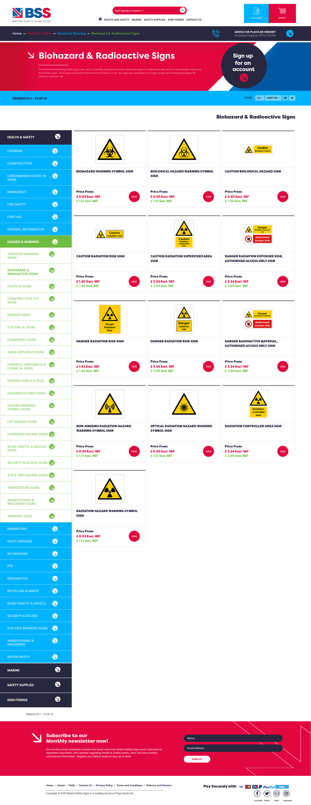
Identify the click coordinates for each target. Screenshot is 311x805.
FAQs (72, 785)
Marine (13, 670)
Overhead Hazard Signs (27, 434)
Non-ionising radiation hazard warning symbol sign (103, 428)
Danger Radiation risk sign (100, 341)
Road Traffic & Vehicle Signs (26, 448)
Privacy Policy (104, 785)
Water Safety (18, 657)
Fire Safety (16, 204)
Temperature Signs (23, 487)
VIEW (134, 196)
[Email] (276, 793)
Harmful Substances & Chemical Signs (26, 366)
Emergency (16, 192)
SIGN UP (197, 759)
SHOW (248, 97)
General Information (25, 229)
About (61, 785)
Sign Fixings (17, 700)
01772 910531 (267, 35)
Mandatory (17, 529)
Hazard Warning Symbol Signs (21, 407)
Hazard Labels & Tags (25, 381)
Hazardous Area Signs (26, 393)
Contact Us (85, 785)
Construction (19, 163)
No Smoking (17, 554)
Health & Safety (39, 33)
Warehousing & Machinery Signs (21, 502)
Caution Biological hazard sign (253, 171)
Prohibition (17, 578)
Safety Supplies (20, 685)
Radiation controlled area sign (253, 426)
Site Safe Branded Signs (27, 628)
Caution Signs (19, 286)
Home (17, 33)
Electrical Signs (21, 327)
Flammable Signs (21, 340)
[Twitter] (267, 793)
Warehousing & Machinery (20, 642)
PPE (10, 566)
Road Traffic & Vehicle (26, 603)
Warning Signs (19, 516)
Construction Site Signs (23, 300)
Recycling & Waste (23, 591)
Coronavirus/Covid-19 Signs (26, 178)
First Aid (14, 217)
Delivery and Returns (159, 785)
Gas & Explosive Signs (25, 352)
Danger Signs (18, 315)
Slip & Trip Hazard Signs (27, 475)
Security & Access (22, 616)
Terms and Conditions (129, 785)
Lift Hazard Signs (22, 422)
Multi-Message (19, 541)
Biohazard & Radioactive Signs (22, 272)
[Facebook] (257, 793)
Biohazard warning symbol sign (104, 171)
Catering (15, 151)
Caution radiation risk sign (100, 256)
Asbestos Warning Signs (23, 256)
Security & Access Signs (27, 463)
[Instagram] (286, 793)
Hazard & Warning (71, 33)
